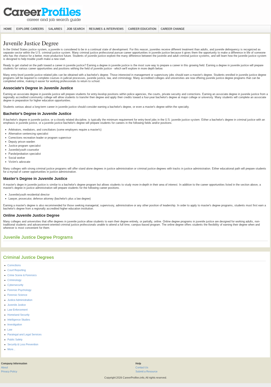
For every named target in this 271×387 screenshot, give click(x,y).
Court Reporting (16, 270)
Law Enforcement (17, 309)
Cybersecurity (15, 285)
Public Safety (14, 339)
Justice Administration (19, 300)
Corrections (14, 265)
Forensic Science (17, 294)
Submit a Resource (147, 371)
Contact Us (142, 367)
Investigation (14, 324)
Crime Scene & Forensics (22, 275)
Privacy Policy (9, 371)
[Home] (42, 14)
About (4, 367)
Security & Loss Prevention (22, 344)
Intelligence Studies (18, 319)
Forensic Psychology (19, 290)
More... (11, 349)
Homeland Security (18, 314)
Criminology (14, 280)
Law (9, 329)
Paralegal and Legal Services (24, 334)
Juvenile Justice (16, 304)
